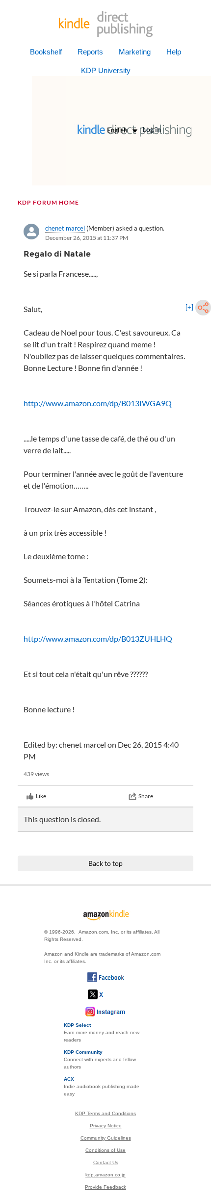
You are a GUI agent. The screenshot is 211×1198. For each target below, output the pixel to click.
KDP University (106, 70)
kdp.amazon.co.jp (105, 1174)
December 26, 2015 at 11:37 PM (86, 237)
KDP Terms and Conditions (105, 1113)
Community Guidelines (105, 1138)
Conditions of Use (105, 1150)
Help (173, 52)
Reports (90, 52)
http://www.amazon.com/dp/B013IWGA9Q (98, 403)
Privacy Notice (106, 1125)
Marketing (135, 52)
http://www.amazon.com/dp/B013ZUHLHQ (98, 638)
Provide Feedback (105, 1187)
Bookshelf (46, 52)
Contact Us (105, 1162)
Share (145, 796)
